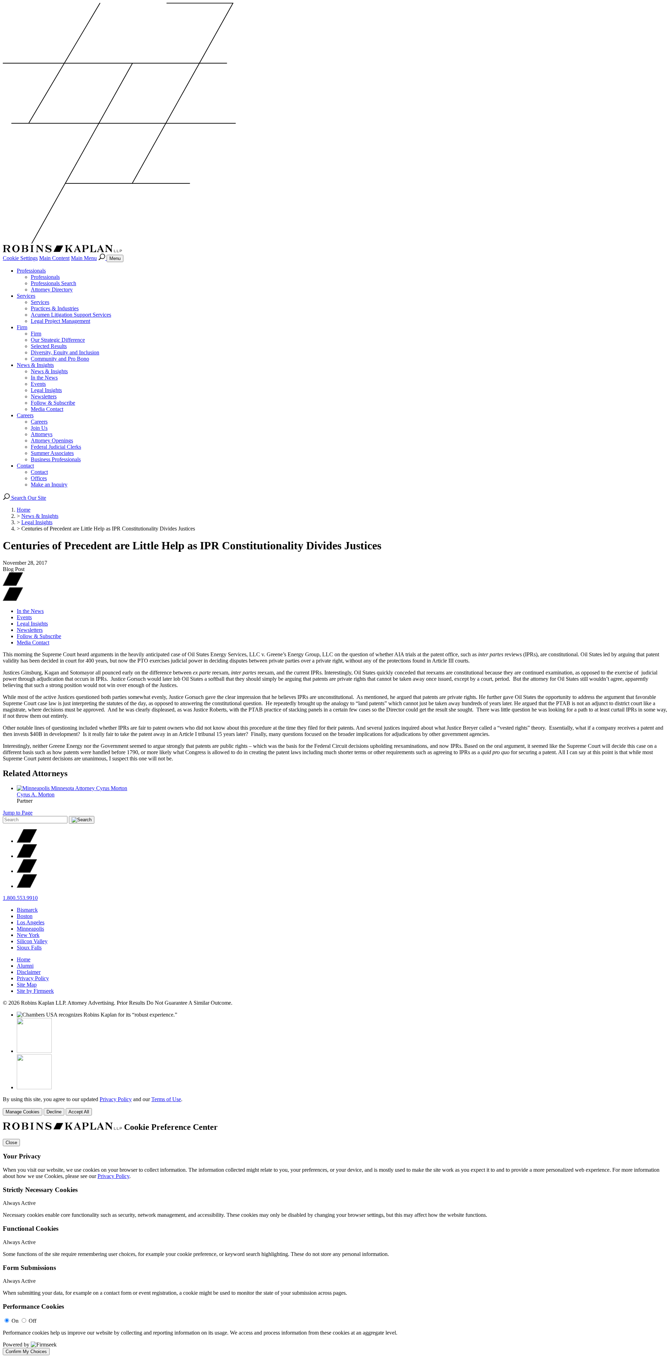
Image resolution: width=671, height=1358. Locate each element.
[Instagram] (27, 886)
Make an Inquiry (49, 484)
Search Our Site (28, 498)
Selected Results (49, 346)
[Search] (102, 258)
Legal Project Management (60, 321)
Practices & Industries (55, 308)
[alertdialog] (335, 1238)
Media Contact (47, 409)
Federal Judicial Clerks (56, 447)
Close (11, 1142)
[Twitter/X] (27, 841)
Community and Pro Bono (60, 359)
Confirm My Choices (26, 1351)
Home (23, 510)
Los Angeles (30, 922)
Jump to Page (18, 813)
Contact (25, 466)
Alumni (25, 966)
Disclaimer (29, 972)
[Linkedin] (27, 871)
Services (26, 296)
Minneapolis (30, 929)
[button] (13, 599)
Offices (39, 478)
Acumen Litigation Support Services (71, 315)
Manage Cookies (22, 1111)
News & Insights (35, 365)
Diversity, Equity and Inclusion (65, 352)
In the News (44, 378)
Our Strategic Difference (58, 340)
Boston (25, 916)
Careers (25, 415)
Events (38, 384)
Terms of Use (166, 1099)
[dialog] (335, 1105)
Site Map (27, 985)
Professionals (31, 271)
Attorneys (41, 434)
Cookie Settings (20, 258)
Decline (54, 1111)
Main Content (54, 258)
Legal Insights (46, 390)
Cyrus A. (36, 794)
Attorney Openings (52, 440)
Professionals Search (53, 283)
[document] (335, 1238)
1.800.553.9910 (20, 898)
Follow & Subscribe (53, 403)
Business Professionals (56, 459)
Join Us (39, 428)
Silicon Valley (32, 941)
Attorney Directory (52, 289)
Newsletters (44, 396)
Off (32, 1321)
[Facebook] (27, 856)
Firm (22, 327)
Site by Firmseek (35, 991)
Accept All (78, 1111)
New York (28, 935)
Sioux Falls (29, 948)
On (15, 1321)
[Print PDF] (13, 584)
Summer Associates (52, 453)
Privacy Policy (33, 978)
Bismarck (27, 910)
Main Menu (84, 258)
